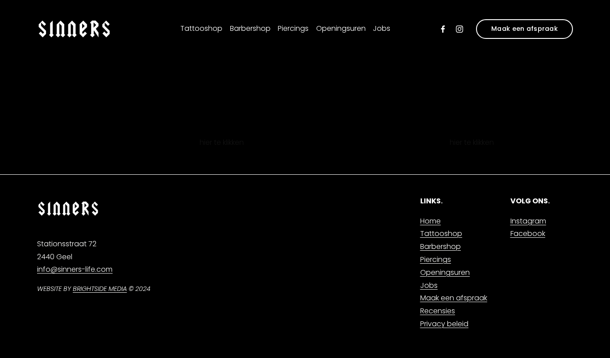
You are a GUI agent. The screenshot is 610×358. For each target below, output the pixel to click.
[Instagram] (459, 29)
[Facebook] (443, 29)
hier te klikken (222, 142)
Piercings (293, 28)
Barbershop (250, 28)
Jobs (381, 28)
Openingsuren (341, 28)
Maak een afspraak (524, 28)
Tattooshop (201, 28)
